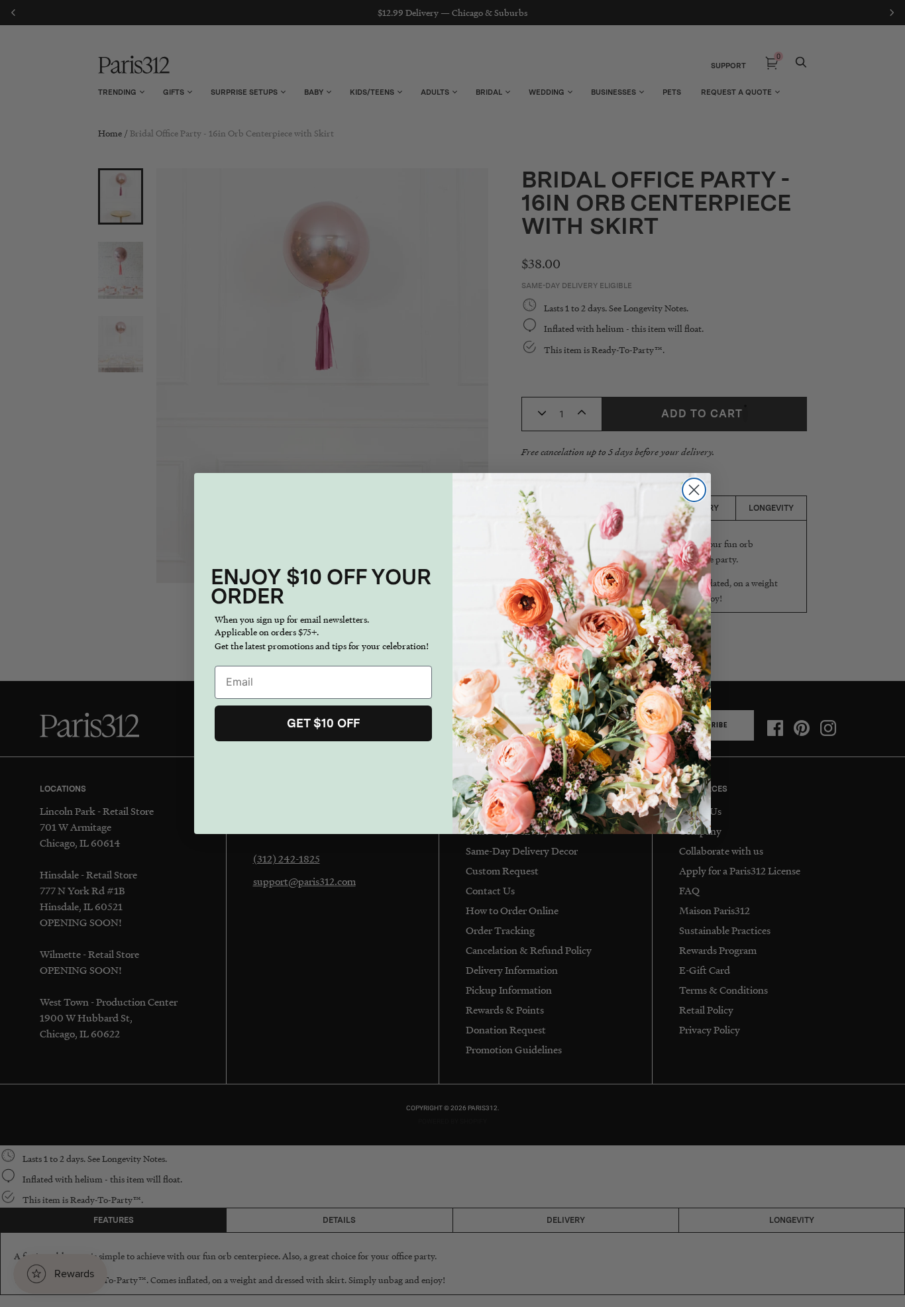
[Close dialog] (694, 489)
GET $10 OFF (323, 723)
